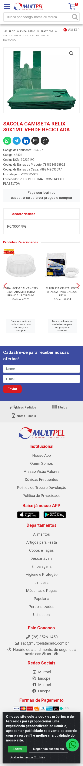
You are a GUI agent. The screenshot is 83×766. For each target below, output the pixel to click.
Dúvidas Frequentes (41, 479)
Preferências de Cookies (27, 757)
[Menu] (7, 6)
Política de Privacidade (41, 496)
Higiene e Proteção (41, 574)
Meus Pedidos (26, 407)
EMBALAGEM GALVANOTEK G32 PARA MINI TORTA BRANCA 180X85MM (20, 291)
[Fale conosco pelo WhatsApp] (72, 744)
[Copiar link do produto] (45, 141)
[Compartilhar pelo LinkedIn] (26, 141)
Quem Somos (41, 463)
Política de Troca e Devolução (41, 487)
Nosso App (41, 455)
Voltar (73, 30)
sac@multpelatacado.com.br (44, 643)
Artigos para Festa (41, 542)
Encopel (44, 678)
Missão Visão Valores (41, 471)
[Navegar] (5, 286)
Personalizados (41, 607)
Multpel (44, 672)
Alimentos (41, 534)
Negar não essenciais (48, 749)
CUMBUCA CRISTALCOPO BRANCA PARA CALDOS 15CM (62, 291)
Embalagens (41, 566)
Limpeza (41, 582)
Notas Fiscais (26, 416)
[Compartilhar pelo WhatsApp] (7, 141)
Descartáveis (41, 558)
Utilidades (41, 615)
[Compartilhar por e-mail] (35, 141)
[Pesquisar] (74, 17)
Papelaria (41, 599)
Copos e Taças (41, 550)
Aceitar (18, 749)
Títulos (62, 407)
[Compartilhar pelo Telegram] (17, 141)
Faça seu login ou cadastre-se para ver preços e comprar (41, 195)
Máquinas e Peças (41, 591)
